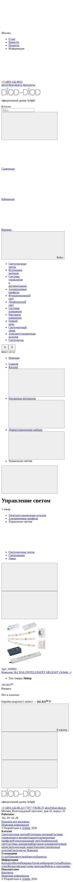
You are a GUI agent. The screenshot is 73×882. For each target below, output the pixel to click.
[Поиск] (29, 126)
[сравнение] (29, 746)
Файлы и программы (57, 866)
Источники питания (15, 272)
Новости (14, 42)
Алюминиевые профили (18, 291)
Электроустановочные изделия (27, 515)
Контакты (29, 84)
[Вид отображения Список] (29, 605)
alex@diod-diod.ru (55, 807)
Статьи (57, 862)
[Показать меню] (36, 383)
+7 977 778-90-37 (34, 807)
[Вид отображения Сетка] (29, 577)
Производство (17, 856)
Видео (16, 862)
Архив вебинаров (42, 862)
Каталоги (7, 862)
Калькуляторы (16, 866)
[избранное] (29, 774)
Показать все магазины (15, 821)
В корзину (61, 730)
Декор (12, 558)
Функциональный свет (26, 840)
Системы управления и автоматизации (32, 836)
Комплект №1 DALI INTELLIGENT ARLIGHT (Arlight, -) (36, 672)
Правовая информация (15, 824)
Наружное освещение (15, 316)
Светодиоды (16, 340)
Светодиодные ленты (22, 552)
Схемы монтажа (35, 866)
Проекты (14, 45)
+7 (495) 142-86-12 (12, 807)
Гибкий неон (13, 322)
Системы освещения (15, 310)
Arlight (26, 827)
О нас (12, 38)
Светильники (17, 555)
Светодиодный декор (20, 847)
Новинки (14, 357)
